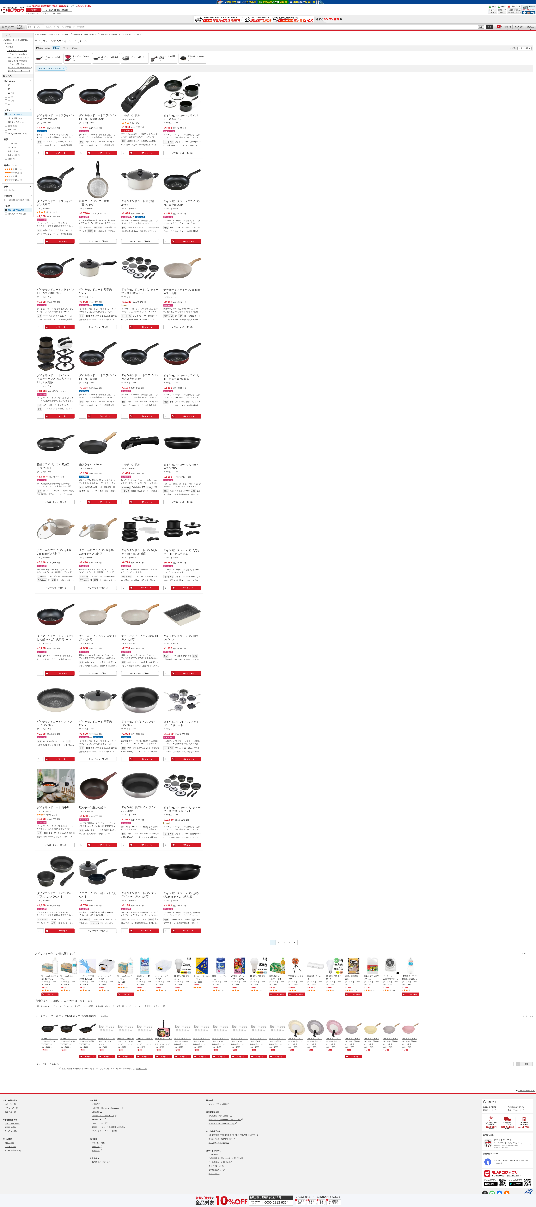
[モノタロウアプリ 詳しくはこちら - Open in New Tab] (507, 1173)
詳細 (480, 27)
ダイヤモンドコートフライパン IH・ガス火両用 (97, 377)
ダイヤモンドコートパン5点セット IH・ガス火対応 (181, 552)
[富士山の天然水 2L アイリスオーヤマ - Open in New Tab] (125, 966)
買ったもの (519, 27)
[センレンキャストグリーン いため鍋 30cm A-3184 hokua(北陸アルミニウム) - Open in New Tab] (182, 1028)
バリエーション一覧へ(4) (98, 241)
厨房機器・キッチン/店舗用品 (85, 34)
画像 (57, 48)
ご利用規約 (213, 1154)
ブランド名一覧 (11, 1108)
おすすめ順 (523, 48)
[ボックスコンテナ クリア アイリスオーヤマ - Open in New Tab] (163, 966)
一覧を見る (103, 1016)
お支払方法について (516, 1107)
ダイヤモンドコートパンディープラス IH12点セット (139, 291)
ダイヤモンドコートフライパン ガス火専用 (55, 203)
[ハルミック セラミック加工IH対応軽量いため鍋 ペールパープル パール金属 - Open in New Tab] (353, 1028)
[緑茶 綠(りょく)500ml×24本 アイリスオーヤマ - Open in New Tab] (277, 966)
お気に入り (530, 27)
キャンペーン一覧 (12, 1123)
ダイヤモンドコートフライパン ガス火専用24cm (139, 377)
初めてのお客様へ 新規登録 (58, 10)
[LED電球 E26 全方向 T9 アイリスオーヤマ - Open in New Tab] (334, 966)
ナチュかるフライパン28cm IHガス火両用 (181, 291)
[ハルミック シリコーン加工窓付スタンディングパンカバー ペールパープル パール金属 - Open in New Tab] (315, 1028)
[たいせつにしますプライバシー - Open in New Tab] (528, 1193)
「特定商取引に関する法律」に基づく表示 (226, 1158)
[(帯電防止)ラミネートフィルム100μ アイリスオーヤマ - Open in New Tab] (239, 966)
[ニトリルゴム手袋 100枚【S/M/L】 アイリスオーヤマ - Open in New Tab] (87, 966)
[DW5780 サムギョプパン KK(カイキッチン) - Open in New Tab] (163, 1028)
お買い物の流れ (489, 1107)
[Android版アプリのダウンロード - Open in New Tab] (520, 1183)
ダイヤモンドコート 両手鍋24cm (137, 203)
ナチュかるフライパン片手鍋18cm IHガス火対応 (96, 552)
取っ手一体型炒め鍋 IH (92, 807)
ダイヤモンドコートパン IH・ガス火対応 (181, 466)
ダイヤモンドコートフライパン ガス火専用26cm (182, 203)
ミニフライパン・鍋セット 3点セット (97, 895)
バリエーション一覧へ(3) (182, 153)
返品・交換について (516, 1110)
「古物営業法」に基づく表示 (220, 1162)
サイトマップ (214, 1174)
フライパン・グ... (34, 27)
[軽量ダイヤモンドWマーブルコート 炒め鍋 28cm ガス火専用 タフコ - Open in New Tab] (106, 1028)
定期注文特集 (10, 1127)
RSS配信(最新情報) (13, 1150)
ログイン (34, 10)
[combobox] (261, 27)
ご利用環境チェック (217, 1170)
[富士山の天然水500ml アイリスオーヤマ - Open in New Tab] (68, 966)
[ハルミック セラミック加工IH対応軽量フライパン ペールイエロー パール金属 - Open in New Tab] (372, 1028)
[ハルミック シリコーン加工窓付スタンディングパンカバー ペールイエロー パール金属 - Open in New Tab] (296, 1028)
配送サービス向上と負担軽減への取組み (108, 1127)
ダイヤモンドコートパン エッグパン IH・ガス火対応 (138, 895)
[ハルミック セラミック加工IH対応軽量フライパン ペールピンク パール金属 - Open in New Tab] (410, 1028)
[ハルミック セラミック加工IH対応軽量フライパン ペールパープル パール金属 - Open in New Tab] (391, 1028)
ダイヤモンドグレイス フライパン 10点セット (181, 723)
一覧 (66, 48)
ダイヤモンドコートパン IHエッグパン (181, 638)
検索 (490, 27)
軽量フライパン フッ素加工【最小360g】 (95, 203)
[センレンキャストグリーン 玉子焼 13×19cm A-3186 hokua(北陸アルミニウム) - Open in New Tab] (277, 1028)
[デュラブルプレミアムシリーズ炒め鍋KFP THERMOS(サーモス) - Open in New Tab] (68, 1028)
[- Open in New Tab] (491, 1122)
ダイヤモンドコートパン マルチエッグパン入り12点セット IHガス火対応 (54, 379)
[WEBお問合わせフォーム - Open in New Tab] (492, 9)
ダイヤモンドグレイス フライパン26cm (138, 723)
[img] (13, 10)
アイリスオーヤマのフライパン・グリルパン (61, 41)
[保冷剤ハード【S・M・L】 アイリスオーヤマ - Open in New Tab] (144, 966)
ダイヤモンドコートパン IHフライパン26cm (54, 723)
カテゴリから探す (8, 27)
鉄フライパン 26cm (90, 464)
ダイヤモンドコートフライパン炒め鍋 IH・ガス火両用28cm (55, 638)
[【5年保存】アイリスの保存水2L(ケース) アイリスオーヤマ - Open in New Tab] (410, 966)
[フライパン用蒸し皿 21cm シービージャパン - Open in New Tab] (144, 1028)
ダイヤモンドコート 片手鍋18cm (95, 291)
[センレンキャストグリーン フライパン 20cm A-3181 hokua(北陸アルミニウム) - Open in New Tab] (201, 1028)
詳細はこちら (141, 1069)
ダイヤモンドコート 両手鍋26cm (95, 723)
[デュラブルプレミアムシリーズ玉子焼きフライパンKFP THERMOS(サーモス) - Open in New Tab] (87, 1028)
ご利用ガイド (492, 1102)
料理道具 (114, 34)
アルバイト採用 (98, 1143)
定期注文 (44, 13)
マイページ (30, 13)
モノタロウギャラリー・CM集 (104, 1131)
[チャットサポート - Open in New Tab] (502, 9)
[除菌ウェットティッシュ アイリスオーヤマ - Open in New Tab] (220, 966)
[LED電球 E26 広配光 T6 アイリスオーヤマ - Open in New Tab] (182, 966)
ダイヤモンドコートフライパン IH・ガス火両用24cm (182, 377)
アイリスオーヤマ (63, 34)
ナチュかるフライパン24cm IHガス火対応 (97, 638)
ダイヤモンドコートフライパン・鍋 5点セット (180, 117)
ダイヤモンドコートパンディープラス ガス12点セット (182, 809)
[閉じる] (112, 46)
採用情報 (93, 1139)
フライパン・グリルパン (131, 34)
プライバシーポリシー (218, 1166)
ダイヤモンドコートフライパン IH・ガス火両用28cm (55, 291)
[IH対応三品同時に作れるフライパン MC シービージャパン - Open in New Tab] (125, 1028)
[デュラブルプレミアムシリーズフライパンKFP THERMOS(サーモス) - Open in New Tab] (49, 1028)
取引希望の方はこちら (101, 1162)
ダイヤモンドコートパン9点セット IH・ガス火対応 (139, 552)
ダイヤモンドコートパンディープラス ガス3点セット (55, 895)
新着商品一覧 (10, 1112)
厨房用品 (104, 34)
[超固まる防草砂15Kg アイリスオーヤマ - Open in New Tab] (353, 966)
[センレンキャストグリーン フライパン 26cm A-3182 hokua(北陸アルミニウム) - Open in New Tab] (220, 1028)
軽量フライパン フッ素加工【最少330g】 (53, 466)
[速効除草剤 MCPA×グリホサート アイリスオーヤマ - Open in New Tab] (372, 966)
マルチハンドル (130, 115)
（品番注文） (20, 27)
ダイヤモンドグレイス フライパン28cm (138, 809)
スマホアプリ (10, 1147)
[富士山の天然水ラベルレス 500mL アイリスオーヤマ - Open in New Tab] (49, 966)
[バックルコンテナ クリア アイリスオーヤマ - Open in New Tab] (106, 966)
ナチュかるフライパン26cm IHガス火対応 (139, 638)
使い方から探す (11, 1131)
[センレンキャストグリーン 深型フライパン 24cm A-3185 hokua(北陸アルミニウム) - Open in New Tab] (258, 1028)
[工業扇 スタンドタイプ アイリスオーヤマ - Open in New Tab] (296, 966)
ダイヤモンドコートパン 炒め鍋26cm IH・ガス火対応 (181, 895)
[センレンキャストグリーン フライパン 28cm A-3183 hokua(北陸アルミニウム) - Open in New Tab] (239, 1028)
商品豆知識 (9, 1143)
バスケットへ (62, 153)
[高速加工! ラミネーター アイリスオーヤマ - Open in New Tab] (315, 966)
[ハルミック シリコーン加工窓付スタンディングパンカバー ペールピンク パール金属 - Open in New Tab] (334, 1028)
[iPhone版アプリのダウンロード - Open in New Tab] (495, 1183)
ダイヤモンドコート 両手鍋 (53, 807)
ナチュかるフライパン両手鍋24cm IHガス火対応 (54, 552)
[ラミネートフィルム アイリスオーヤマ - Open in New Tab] (201, 966)
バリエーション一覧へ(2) (182, 327)
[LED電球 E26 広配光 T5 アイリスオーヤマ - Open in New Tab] (258, 966)
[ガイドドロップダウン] (514, 11)
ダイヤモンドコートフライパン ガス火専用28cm (55, 117)
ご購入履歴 (56, 13)
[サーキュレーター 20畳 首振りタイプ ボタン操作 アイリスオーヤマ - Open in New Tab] (391, 966)
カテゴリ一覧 (10, 1104)
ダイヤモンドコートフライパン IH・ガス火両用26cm (97, 117)
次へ (291, 942)
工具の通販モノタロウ (44, 34)
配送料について (489, 1110)
